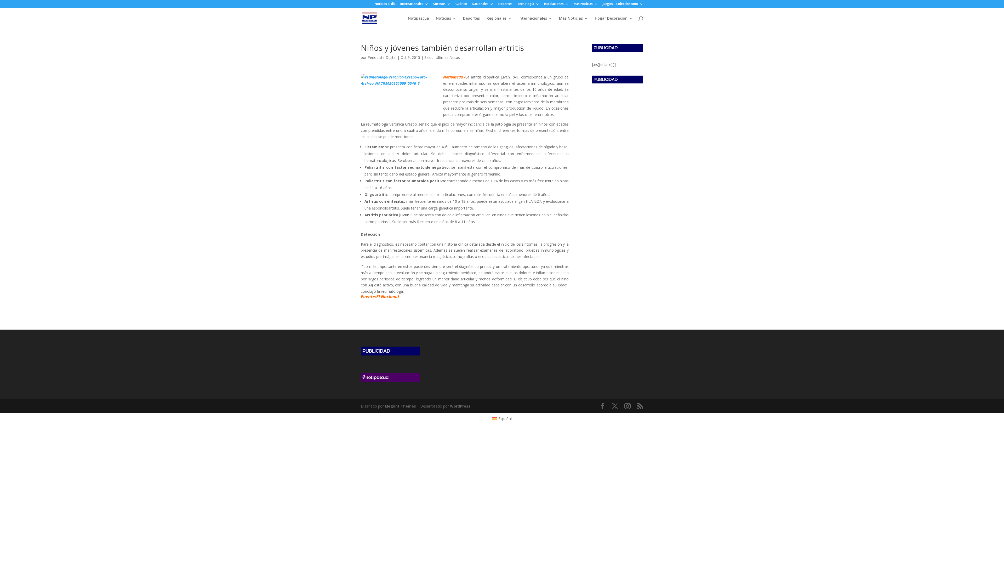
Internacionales (411, 4)
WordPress (460, 406)
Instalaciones (554, 4)
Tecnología (525, 4)
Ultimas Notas (448, 57)
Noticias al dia (385, 4)
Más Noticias (571, 18)
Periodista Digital (382, 57)
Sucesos (439, 4)
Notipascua (418, 18)
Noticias (443, 18)
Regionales (496, 18)
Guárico (461, 4)
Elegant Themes (400, 406)
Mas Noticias (583, 4)
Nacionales (480, 4)
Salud (428, 57)
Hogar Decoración (611, 18)
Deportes (505, 4)
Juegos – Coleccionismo (620, 4)
